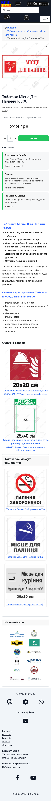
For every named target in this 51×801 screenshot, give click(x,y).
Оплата (6, 741)
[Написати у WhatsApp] (41, 702)
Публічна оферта (11, 767)
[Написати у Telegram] (25, 702)
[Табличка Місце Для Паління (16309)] (25, 536)
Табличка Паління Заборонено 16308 (25, 509)
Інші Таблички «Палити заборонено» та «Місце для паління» (26, 448)
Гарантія (6, 738)
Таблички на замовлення (15, 754)
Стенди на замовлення (14, 758)
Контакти (7, 731)
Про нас (6, 734)
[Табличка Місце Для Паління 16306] (25, 66)
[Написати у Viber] (10, 702)
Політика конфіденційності (16, 763)
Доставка (7, 745)
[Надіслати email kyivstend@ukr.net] (25, 720)
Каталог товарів (10, 751)
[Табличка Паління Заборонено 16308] (25, 488)
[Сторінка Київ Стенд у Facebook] (18, 777)
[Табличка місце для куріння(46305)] (25, 583)
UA (44, 18)
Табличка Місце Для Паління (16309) (25, 557)
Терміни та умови (13, 166)
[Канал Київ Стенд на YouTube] (33, 777)
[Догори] (46, 796)
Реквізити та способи (14, 188)
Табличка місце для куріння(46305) (24, 604)
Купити (33, 138)
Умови (7, 207)
